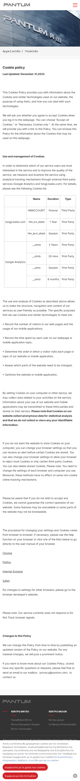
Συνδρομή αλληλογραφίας (62, 724)
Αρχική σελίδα (11, 51)
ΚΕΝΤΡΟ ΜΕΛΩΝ (58, 711)
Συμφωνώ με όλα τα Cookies (20, 776)
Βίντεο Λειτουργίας (21, 728)
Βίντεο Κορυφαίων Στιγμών (25, 724)
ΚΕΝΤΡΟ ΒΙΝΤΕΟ (20, 711)
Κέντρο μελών (56, 719)
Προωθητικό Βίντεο (21, 719)
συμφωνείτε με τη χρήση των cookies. (25, 767)
